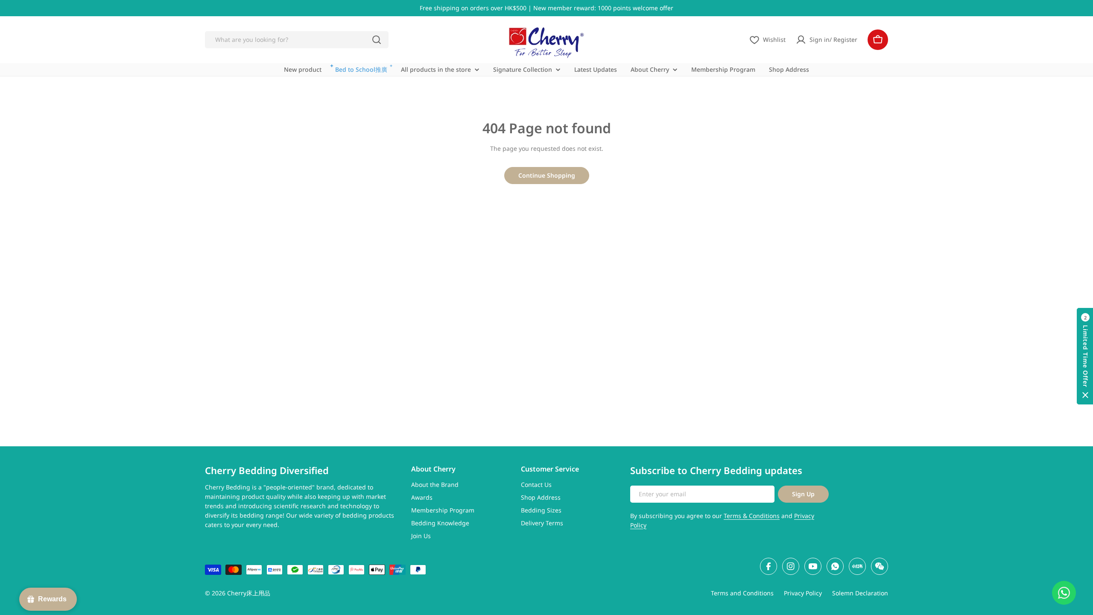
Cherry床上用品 (248, 593)
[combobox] (297, 39)
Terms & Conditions (752, 516)
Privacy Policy (803, 593)
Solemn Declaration (860, 593)
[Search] (376, 40)
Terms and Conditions (742, 593)
